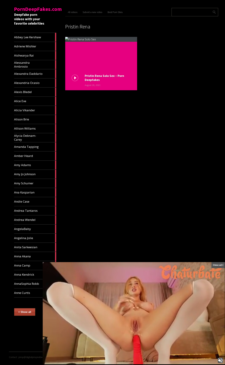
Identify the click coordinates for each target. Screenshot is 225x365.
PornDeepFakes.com (38, 9)
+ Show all (24, 311)
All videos (72, 12)
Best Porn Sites (115, 12)
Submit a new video (92, 12)
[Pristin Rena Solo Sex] (101, 39)
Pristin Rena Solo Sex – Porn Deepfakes (104, 78)
